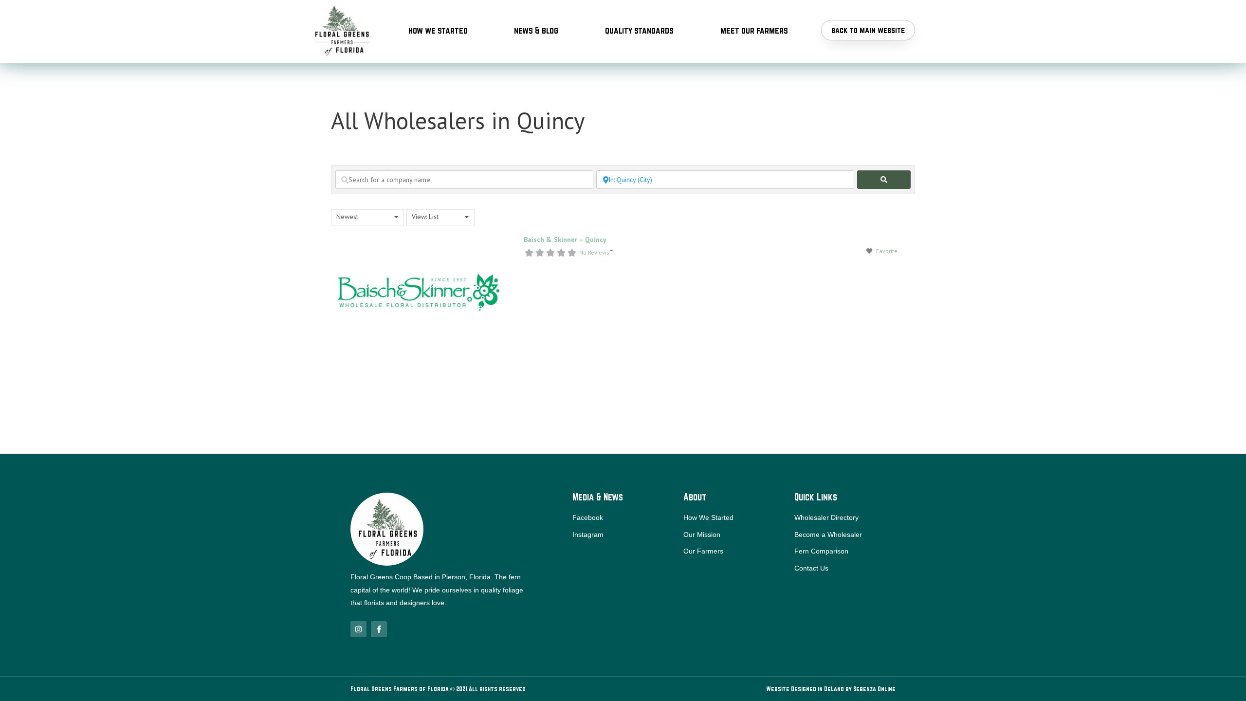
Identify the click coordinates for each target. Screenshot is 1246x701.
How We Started (438, 30)
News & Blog (536, 30)
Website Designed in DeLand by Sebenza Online (831, 688)
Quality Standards (639, 30)
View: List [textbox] (425, 216)
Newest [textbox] (347, 216)
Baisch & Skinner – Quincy (565, 239)
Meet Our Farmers (754, 30)
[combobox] (367, 217)
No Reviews (594, 252)
